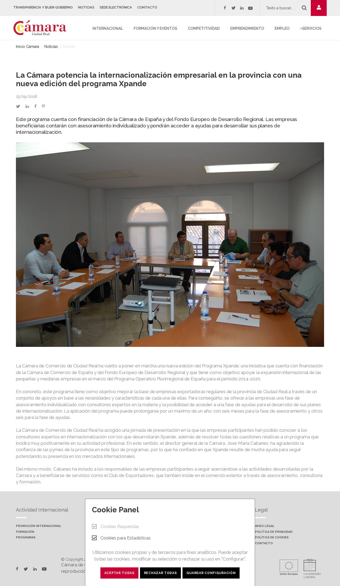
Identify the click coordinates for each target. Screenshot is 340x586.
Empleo (282, 28)
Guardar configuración (211, 573)
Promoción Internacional (38, 526)
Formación (25, 532)
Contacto (147, 7)
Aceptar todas (119, 573)
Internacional (107, 28)
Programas (26, 537)
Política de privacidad (273, 532)
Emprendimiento (247, 28)
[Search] (304, 8)
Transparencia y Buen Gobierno (43, 7)
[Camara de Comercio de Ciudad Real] (42, 27)
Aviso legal (264, 526)
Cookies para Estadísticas (125, 538)
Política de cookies (272, 537)
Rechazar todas (160, 573)
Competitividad (204, 28)
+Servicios (310, 28)
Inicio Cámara (27, 46)
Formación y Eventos (155, 28)
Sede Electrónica (116, 7)
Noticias (86, 7)
